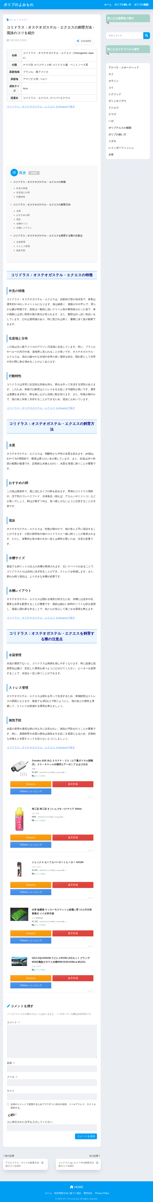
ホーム (107, 4)
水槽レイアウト (24, 228)
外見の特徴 (21, 188)
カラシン (113, 80)
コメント (13, 1022)
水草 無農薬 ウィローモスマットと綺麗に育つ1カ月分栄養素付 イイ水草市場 (62, 911)
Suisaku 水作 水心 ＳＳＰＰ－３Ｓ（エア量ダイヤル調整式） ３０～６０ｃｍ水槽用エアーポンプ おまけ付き (62, 762)
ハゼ (111, 121)
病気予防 (20, 250)
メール (12, 1076)
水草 (111, 154)
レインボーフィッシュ (121, 147)
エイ (111, 74)
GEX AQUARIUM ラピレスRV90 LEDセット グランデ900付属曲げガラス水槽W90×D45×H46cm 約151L (61, 960)
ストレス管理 (23, 246)
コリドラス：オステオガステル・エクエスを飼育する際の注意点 (47, 235)
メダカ (112, 141)
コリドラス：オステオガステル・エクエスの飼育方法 (42, 204)
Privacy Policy (102, 1193)
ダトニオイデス (117, 101)
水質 (18, 211)
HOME (78, 1187)
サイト (10, 1090)
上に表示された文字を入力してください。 (31, 1122)
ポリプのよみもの (19, 5)
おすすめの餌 (23, 215)
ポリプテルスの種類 (119, 127)
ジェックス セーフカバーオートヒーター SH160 (58, 862)
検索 (146, 35)
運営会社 (88, 1193)
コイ (111, 87)
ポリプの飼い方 (122, 4)
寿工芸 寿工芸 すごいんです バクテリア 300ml (57, 809)
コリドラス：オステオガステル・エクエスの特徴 (39, 181)
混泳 (18, 219)
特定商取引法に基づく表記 (67, 1193)
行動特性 (20, 196)
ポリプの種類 (141, 4)
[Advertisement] (52, 134)
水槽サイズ (21, 223)
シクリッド (114, 94)
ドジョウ (113, 107)
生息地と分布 (23, 192)
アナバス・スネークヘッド (123, 67)
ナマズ (112, 114)
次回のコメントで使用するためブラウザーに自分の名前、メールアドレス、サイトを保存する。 (53, 1106)
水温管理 (20, 242)
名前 (11, 1063)
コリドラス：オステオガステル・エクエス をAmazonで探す (41, 106)
